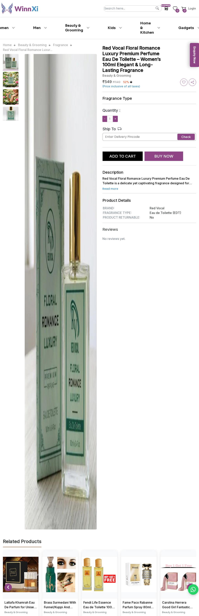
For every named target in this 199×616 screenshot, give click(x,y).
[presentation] (8, 587)
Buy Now (163, 156)
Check (186, 137)
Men (37, 28)
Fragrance (60, 45)
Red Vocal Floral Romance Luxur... (27, 50)
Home (7, 45)
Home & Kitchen (147, 28)
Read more (110, 188)
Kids (112, 28)
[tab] (10, 62)
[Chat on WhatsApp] (193, 589)
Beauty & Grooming (74, 27)
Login (192, 8)
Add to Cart (122, 156)
